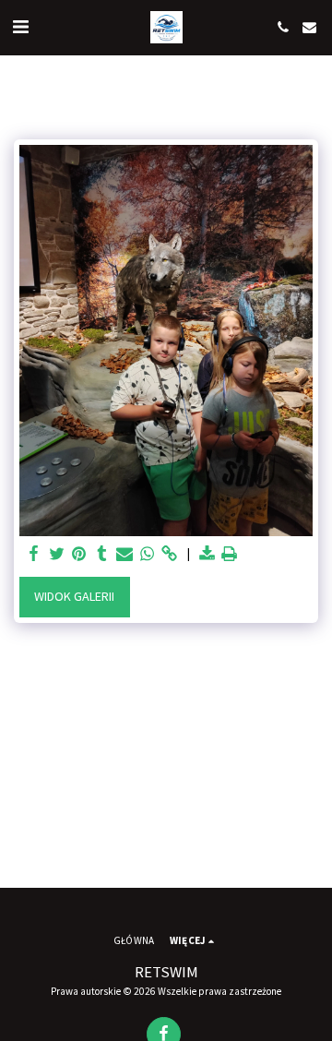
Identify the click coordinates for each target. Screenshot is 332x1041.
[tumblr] (102, 554)
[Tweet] (57, 554)
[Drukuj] (229, 554)
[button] (20, 26)
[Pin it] (79, 554)
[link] (169, 554)
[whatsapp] (147, 554)
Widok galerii (74, 596)
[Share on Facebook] (34, 554)
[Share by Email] (124, 554)
